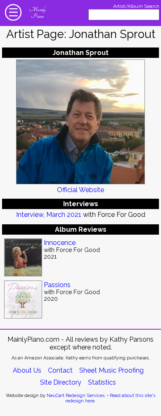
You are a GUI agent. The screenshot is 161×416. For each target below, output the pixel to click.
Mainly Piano (37, 12)
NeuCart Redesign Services (75, 395)
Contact (60, 370)
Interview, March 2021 (48, 215)
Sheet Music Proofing (111, 370)
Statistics (102, 382)
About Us (27, 370)
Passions (57, 285)
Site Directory (60, 382)
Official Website (80, 190)
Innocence (60, 243)
